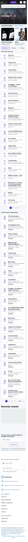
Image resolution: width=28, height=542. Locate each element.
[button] (5, 2)
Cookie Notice (18, 530)
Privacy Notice (10, 530)
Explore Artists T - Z (20, 25)
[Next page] (19, 208)
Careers (3, 511)
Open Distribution (6, 499)
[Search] (13, 6)
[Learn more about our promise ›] (6, 477)
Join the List (13, 444)
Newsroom (4, 508)
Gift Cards (4, 521)
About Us (4, 496)
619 (20, 401)
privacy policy (5, 450)
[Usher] (21, 36)
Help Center (4, 518)
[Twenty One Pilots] (7, 36)
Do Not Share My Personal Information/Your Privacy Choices (13, 537)
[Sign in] (21, 2)
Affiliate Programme (6, 502)
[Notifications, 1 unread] (24, 2)
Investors (3, 505)
